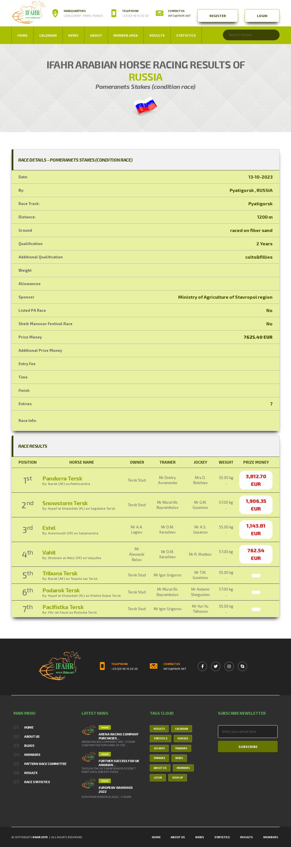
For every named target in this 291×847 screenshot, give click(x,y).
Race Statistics (37, 782)
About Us (32, 736)
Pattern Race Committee (45, 764)
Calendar (48, 35)
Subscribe (247, 746)
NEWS (73, 35)
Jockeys (159, 748)
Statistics (186, 35)
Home (22, 35)
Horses (183, 738)
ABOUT (96, 35)
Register (217, 16)
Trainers (181, 748)
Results (157, 35)
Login (262, 16)
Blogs (29, 745)
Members (32, 754)
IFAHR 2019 (39, 837)
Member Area (125, 35)
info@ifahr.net (179, 15)
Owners (159, 758)
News (179, 758)
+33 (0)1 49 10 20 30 (124, 668)
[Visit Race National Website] (145, 106)
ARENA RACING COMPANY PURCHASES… (118, 736)
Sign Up (177, 777)
